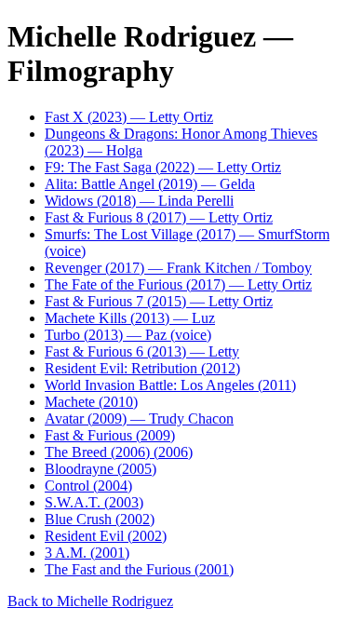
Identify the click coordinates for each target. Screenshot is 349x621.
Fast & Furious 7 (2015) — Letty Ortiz (159, 301)
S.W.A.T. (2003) (94, 502)
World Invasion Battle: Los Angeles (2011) (170, 385)
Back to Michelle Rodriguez (90, 601)
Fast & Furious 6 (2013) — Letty (142, 351)
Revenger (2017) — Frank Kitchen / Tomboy (178, 268)
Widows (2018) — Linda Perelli (139, 201)
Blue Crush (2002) (99, 519)
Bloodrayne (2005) (100, 469)
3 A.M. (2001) (87, 552)
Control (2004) (88, 485)
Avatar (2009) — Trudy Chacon (139, 418)
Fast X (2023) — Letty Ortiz (129, 117)
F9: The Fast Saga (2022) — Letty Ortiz (163, 167)
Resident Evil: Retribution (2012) (142, 368)
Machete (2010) (91, 402)
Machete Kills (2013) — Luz (130, 318)
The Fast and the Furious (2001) (139, 569)
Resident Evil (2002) (106, 536)
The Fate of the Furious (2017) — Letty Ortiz (178, 284)
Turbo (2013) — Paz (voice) (128, 335)
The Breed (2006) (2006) (119, 452)
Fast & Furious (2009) (110, 435)
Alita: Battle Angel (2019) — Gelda (150, 184)
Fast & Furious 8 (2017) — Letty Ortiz (159, 217)
